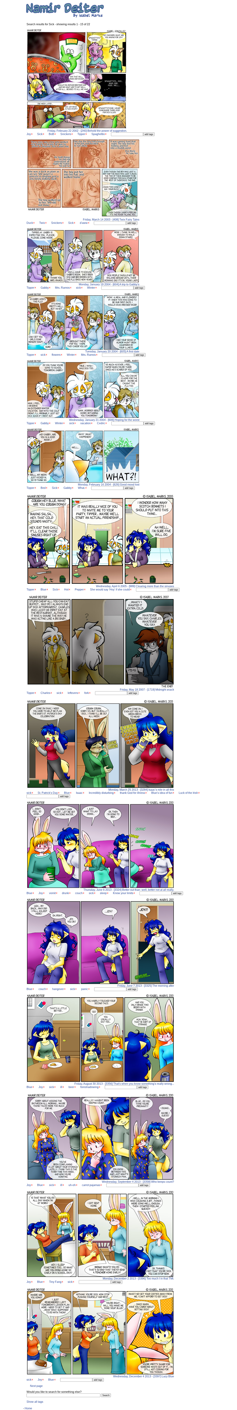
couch (79, 893)
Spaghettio (98, 134)
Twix (42, 222)
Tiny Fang (55, 1281)
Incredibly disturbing (101, 792)
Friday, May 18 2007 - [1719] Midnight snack (147, 689)
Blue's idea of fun (161, 792)
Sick (40, 134)
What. (81, 487)
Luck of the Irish (188, 792)
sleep (103, 893)
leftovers (73, 692)
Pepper (79, 589)
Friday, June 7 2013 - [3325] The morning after (145, 985)
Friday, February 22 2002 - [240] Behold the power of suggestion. (87, 130)
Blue (43, 589)
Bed (43, 487)
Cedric (101, 423)
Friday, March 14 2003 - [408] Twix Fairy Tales (111, 219)
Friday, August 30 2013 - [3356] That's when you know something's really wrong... (124, 1083)
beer (71, 1087)
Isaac (79, 792)
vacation (85, 423)
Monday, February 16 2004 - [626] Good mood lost (108, 484)
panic (84, 989)
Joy (29, 134)
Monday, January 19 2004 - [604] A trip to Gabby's (109, 284)
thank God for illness (132, 792)
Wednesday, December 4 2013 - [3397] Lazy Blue (143, 1376)
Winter (91, 287)
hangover (58, 989)
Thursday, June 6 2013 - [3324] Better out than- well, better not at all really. (128, 889)
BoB (51, 134)
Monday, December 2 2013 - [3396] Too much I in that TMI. (138, 1278)
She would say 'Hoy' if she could (110, 589)
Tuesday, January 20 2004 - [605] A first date (112, 351)
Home (28, 1408)
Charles (45, 692)
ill (61, 1087)
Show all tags (35, 1401)
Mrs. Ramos (62, 287)
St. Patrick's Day (48, 792)
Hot (66, 589)
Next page (36, 1385)
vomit (52, 893)
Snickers (65, 134)
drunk (65, 893)
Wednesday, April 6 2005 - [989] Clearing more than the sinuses (135, 586)
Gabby (45, 287)
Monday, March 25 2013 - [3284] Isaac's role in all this (141, 789)
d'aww (84, 222)
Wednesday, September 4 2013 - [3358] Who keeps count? (138, 1181)
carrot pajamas (91, 1185)
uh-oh (72, 1185)
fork (86, 692)
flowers (56, 354)
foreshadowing (89, 1087)
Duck (30, 222)
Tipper (81, 134)
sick (78, 287)
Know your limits (123, 893)
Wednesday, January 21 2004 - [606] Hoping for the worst (104, 419)
